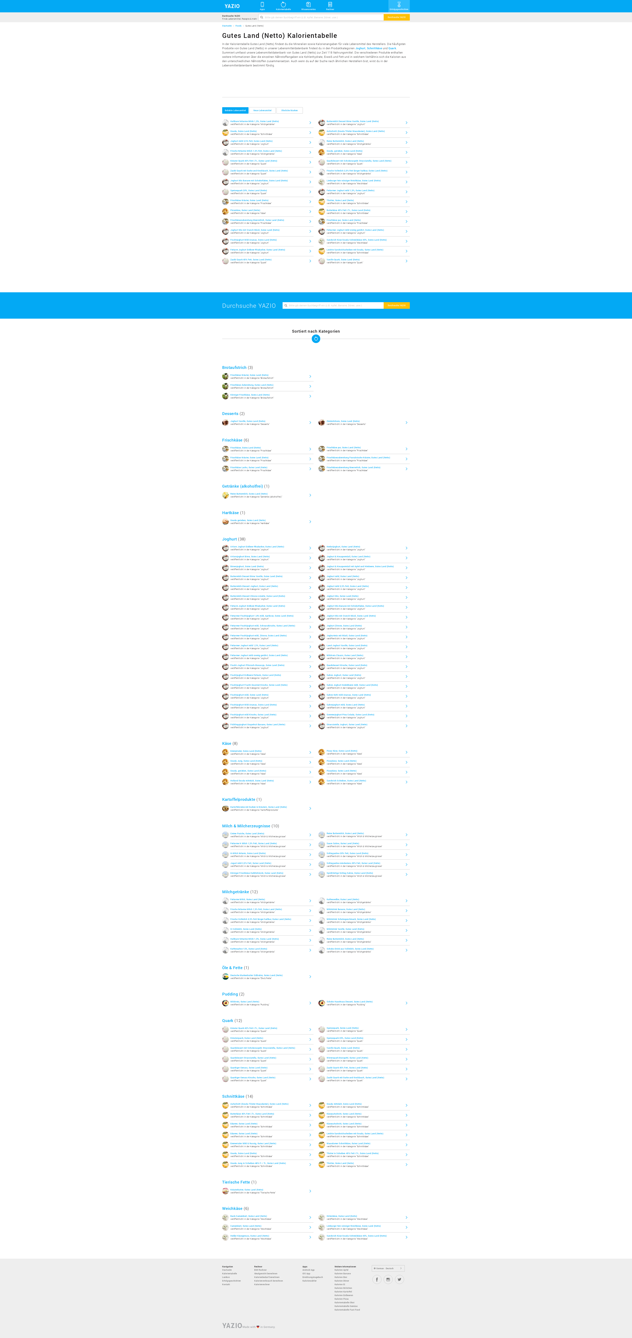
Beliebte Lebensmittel (235, 110)
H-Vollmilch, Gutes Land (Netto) (246, 929)
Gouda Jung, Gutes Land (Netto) (246, 760)
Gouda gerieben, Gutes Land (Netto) (248, 520)
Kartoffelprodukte (238, 799)
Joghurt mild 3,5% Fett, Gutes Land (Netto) (251, 141)
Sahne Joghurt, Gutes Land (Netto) (344, 675)
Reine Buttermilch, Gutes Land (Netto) (345, 141)
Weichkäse (232, 1208)
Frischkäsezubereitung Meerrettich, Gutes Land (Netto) (257, 220)
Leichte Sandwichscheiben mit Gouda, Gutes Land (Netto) (355, 249)
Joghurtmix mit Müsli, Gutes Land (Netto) (347, 635)
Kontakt (226, 1284)
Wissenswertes (308, 9)
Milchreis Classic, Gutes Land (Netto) (345, 655)
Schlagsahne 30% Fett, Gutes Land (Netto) (348, 853)
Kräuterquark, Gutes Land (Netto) (246, 1038)
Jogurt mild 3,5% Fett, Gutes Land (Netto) (250, 863)
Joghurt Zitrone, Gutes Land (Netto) (344, 625)
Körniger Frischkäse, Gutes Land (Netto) (250, 394)
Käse (226, 743)
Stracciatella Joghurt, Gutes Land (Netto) (347, 724)
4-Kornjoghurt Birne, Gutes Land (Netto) (250, 556)
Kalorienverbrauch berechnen (268, 1280)
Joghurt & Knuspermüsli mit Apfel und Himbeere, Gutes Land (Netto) (360, 566)
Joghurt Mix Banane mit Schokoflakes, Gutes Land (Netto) (259, 180)
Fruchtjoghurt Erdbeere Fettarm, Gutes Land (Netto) (255, 675)
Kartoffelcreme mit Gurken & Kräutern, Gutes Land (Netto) (258, 807)
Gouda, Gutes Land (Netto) (243, 131)
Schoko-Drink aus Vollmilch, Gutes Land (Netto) (350, 948)
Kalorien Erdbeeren (344, 1295)
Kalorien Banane (343, 1273)
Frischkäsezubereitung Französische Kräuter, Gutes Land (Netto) (358, 457)
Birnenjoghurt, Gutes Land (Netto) (247, 566)
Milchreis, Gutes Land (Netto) (244, 1001)
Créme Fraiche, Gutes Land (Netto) (247, 833)
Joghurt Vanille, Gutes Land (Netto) (247, 421)
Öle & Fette (232, 967)
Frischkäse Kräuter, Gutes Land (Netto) (249, 200)
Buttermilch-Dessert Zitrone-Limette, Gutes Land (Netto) (257, 596)
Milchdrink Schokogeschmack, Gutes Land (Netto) (351, 919)
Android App (309, 1270)
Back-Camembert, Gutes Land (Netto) (248, 1216)
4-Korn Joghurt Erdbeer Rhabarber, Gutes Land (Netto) (257, 546)
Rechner (330, 9)
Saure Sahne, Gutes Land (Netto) (343, 843)
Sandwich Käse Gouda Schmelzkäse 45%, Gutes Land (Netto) (357, 239)
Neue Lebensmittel (262, 110)
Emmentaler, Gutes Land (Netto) (246, 751)
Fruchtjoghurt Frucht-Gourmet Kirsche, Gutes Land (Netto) (259, 685)
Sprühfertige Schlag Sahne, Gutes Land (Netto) (350, 873)
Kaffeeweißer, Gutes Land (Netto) (343, 899)
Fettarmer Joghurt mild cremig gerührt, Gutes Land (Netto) (355, 230)
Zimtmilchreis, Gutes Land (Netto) (343, 421)
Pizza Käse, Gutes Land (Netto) (342, 750)
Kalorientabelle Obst (345, 1302)
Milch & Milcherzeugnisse (246, 825)
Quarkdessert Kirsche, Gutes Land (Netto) (347, 665)
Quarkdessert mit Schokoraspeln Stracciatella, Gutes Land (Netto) (359, 160)
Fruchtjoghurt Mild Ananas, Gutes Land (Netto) (253, 239)
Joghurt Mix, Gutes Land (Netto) (343, 596)
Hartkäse (230, 512)
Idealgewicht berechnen (265, 1273)
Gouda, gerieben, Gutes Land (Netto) (345, 151)
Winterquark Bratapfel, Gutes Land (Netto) (347, 1057)
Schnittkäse (374, 48)
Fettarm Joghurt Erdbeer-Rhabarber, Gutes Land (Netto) (257, 249)
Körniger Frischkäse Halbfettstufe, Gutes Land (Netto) (256, 873)
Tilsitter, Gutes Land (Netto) (340, 200)
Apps (262, 9)
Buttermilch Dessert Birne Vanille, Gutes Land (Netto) (353, 121)
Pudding (230, 994)
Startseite (227, 1270)
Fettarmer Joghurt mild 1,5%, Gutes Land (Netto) (350, 190)
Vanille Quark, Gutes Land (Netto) (343, 259)
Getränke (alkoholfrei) (242, 486)
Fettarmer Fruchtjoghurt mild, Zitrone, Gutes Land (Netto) (258, 635)
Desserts (230, 413)
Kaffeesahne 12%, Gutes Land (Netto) (248, 948)
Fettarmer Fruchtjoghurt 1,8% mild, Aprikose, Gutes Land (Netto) (262, 615)
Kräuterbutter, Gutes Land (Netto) (246, 1189)
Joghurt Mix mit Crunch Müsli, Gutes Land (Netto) (255, 230)
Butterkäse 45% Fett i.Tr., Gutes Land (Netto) (348, 210)
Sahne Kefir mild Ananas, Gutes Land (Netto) (349, 694)
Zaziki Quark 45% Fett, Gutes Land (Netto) (251, 259)
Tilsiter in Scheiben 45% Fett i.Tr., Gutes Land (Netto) (353, 1153)
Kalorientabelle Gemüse (346, 1306)
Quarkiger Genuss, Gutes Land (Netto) (249, 1067)
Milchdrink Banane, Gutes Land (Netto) (346, 909)
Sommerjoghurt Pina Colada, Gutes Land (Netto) (350, 714)
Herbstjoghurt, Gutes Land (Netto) (343, 546)
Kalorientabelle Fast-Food (347, 1309)
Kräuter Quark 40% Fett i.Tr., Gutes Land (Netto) (253, 160)
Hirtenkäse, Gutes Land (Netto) (342, 1216)
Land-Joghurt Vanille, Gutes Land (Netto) (347, 645)
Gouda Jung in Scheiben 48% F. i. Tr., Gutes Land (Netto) (258, 1163)
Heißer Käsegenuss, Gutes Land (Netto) (249, 1235)
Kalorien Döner (342, 1280)
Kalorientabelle (283, 9)
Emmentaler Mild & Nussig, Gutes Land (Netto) (253, 1143)
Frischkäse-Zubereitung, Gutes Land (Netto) (251, 385)
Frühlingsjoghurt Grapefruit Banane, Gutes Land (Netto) (257, 724)
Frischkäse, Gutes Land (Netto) (245, 447)
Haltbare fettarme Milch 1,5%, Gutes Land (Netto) (254, 121)
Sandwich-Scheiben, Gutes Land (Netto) (346, 780)
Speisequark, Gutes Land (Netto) (343, 1028)
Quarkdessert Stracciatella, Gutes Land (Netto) (253, 1057)
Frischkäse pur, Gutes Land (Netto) (344, 220)
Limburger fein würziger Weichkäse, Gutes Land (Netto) (354, 180)
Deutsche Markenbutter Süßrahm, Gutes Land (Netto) (256, 975)
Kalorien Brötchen (343, 1288)
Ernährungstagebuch (313, 1277)
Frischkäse (232, 440)
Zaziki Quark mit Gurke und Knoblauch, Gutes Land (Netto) (259, 170)
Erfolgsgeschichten (399, 9)
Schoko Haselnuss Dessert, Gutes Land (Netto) (350, 1001)
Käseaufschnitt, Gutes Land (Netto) (344, 1113)
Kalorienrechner (262, 1284)
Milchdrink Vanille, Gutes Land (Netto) (345, 929)
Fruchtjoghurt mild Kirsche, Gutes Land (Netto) (253, 714)
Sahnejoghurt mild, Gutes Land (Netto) (346, 704)
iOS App (306, 1273)
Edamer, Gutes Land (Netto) (244, 1123)
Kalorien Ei (340, 1284)
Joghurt (361, 48)
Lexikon (226, 1277)
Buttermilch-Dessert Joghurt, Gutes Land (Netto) (254, 586)
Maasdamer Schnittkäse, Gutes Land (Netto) (348, 1143)
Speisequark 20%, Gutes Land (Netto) (248, 190)
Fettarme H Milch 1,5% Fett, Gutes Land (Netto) (253, 843)
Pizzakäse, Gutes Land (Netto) (245, 210)
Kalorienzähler (310, 1280)
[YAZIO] (231, 6)
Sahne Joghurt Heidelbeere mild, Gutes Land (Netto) (352, 685)
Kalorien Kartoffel (343, 1291)
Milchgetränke (235, 891)
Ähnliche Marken (289, 110)
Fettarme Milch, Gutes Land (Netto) (247, 899)
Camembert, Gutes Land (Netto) (245, 1226)
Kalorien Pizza (342, 1298)
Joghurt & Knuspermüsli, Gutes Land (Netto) (348, 556)
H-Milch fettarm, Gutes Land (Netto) (248, 853)
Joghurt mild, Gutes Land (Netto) (343, 576)
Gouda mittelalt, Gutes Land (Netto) (344, 1104)
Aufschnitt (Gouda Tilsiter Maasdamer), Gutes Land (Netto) (356, 131)
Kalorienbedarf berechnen (266, 1277)
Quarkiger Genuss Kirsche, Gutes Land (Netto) (252, 1077)
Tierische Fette (236, 1182)
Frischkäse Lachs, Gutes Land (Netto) (248, 467)
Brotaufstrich (234, 367)
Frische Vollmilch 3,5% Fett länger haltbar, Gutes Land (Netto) (357, 170)
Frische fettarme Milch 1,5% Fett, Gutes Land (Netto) (256, 151)
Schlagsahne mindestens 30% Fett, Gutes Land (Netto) (353, 863)
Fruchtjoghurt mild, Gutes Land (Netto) (249, 694)
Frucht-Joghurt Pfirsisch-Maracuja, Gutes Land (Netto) (257, 665)
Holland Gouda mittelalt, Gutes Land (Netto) (252, 780)
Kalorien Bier (341, 1277)
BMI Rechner (260, 1270)
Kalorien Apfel (341, 1270)
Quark (392, 48)
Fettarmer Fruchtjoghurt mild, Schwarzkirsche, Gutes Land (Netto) (262, 625)
